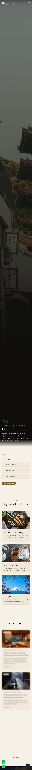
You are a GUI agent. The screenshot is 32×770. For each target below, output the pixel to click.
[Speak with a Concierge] (27, 765)
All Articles (16, 757)
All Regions (6, 454)
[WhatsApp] (3, 766)
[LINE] (3, 762)
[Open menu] (29, 3)
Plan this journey (9, 483)
